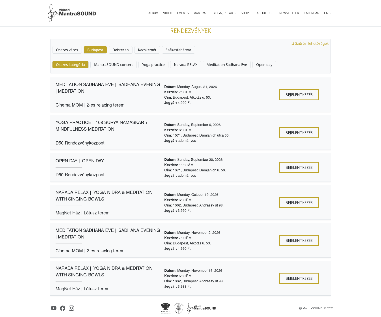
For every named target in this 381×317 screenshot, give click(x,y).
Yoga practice (153, 64)
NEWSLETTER (289, 13)
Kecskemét (147, 49)
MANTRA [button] (200, 13)
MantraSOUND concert (113, 64)
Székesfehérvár (178, 49)
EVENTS (183, 13)
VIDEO (167, 13)
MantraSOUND (312, 308)
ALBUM (153, 13)
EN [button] (326, 13)
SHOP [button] (245, 13)
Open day (264, 64)
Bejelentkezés (299, 94)
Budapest (95, 49)
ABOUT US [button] (264, 13)
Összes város (67, 49)
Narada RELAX (185, 64)
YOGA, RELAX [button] (223, 13)
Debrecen (120, 49)
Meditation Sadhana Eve (227, 64)
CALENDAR (311, 13)
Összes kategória (70, 64)
